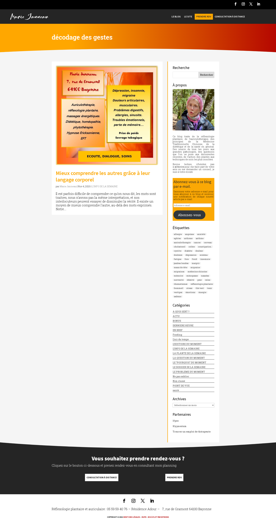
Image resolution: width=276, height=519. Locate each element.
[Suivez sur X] (251, 4)
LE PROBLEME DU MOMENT (189, 371)
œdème (177, 296)
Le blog (176, 16)
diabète (188, 251)
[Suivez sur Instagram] (243, 4)
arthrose (188, 238)
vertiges (178, 292)
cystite (177, 251)
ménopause (192, 276)
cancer (197, 242)
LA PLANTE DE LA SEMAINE (189, 353)
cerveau (208, 242)
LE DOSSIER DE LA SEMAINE (189, 367)
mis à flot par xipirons (158, 517)
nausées (205, 276)
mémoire (178, 276)
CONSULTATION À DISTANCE (230, 16)
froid (194, 259)
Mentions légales (131, 517)
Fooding (177, 334)
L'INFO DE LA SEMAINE (105, 186)
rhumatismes (180, 284)
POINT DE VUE (181, 385)
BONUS (177, 320)
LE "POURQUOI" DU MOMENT (189, 362)
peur (199, 280)
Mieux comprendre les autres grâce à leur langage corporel (103, 176)
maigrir (195, 263)
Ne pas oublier (181, 376)
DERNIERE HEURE (183, 325)
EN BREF (178, 330)
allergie (178, 234)
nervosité (179, 280)
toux (209, 288)
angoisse (189, 234)
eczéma (203, 255)
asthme (199, 238)
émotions (190, 292)
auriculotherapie (182, 242)
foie (187, 259)
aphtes (177, 238)
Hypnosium (179, 426)
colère (192, 247)
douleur (199, 251)
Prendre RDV (174, 477)
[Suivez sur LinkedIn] (258, 4)
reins (207, 280)
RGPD (144, 517)
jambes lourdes (181, 263)
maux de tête (180, 267)
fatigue (177, 259)
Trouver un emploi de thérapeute (192, 431)
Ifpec (176, 420)
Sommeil (178, 288)
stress (189, 288)
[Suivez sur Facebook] (235, 4)
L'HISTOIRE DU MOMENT (187, 343)
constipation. (205, 247)
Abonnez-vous (189, 215)
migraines (179, 271)
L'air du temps (181, 339)
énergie (202, 292)
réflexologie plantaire (202, 284)
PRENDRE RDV (203, 16)
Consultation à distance (102, 477)
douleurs (178, 255)
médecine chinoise (197, 271)
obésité (190, 280)
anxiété (201, 234)
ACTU (176, 316)
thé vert (200, 288)
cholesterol (179, 247)
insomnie (205, 259)
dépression (191, 255)
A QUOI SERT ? (181, 311)
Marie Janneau (68, 186)
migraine (195, 267)
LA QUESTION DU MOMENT (189, 357)
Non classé (179, 381)
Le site (188, 16)
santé (176, 390)
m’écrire (179, 166)
